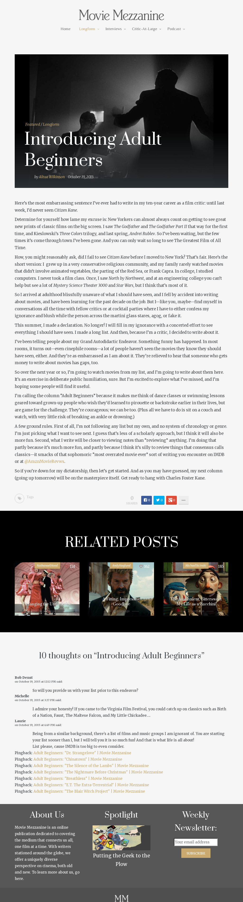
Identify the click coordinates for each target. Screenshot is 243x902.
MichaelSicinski (195, 565)
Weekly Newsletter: (196, 821)
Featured (32, 124)
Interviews (113, 28)
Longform (87, 28)
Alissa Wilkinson (52, 177)
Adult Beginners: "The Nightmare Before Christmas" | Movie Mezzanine (98, 772)
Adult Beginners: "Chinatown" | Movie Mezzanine (77, 759)
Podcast (174, 28)
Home (65, 28)
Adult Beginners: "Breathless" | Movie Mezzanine (77, 778)
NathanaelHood (47, 565)
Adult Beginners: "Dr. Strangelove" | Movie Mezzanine (82, 753)
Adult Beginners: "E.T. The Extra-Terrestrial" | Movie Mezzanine (91, 785)
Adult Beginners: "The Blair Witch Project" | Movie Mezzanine (89, 791)
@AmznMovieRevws (44, 461)
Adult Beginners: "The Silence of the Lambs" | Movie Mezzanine (91, 765)
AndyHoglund (121, 565)
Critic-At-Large (144, 28)
